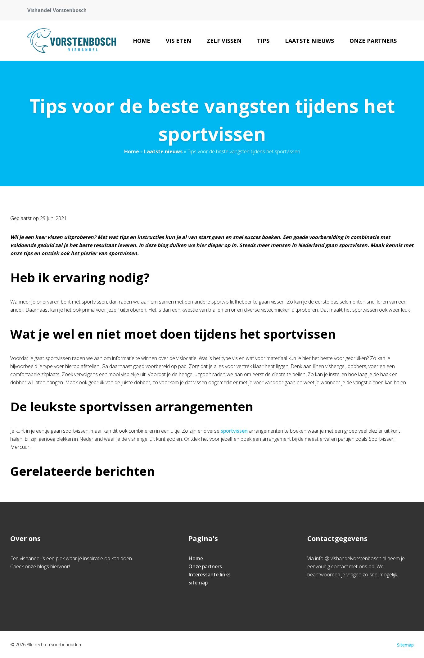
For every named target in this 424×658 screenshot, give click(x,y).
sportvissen (234, 430)
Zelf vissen (224, 40)
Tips (263, 40)
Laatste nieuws (309, 40)
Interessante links (209, 574)
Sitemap (198, 582)
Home (141, 40)
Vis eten (178, 40)
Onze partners (373, 40)
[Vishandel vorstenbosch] (71, 40)
